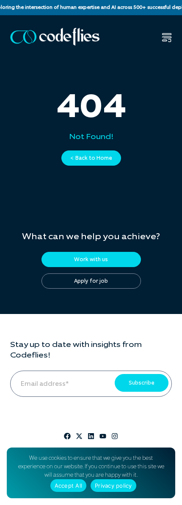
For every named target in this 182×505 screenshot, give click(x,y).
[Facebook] (67, 436)
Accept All (69, 485)
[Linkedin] (91, 436)
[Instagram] (114, 436)
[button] (167, 38)
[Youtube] (102, 436)
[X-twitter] (79, 436)
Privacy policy (113, 485)
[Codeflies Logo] (54, 37)
